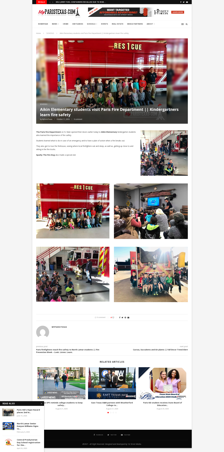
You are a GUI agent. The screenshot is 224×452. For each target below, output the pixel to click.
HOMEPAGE (43, 24)
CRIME (65, 24)
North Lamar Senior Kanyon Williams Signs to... (27, 426)
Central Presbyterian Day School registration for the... (28, 442)
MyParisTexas (47, 119)
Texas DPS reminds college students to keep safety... (61, 403)
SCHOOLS (91, 24)
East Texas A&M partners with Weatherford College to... (112, 403)
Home (38, 33)
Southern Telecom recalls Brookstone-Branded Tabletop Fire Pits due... (93, 2)
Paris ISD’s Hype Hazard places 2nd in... (28, 411)
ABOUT (150, 24)
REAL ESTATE (117, 24)
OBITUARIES (77, 24)
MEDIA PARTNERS (135, 24)
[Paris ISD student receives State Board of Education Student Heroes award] (163, 383)
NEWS (54, 24)
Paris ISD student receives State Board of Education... (162, 403)
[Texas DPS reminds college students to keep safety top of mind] (61, 383)
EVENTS (104, 24)
